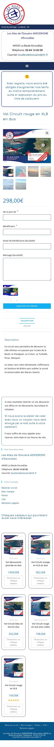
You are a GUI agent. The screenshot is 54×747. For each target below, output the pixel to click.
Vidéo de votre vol (40, 620)
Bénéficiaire (10, 226)
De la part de (10, 211)
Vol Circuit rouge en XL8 (13, 687)
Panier (5, 495)
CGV (4, 499)
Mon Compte (8, 491)
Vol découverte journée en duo (13, 564)
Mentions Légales (10, 503)
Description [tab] (27, 320)
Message (13, 255)
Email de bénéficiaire (19, 240)
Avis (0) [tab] (27, 326)
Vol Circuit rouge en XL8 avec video (40, 625)
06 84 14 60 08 (39, 735)
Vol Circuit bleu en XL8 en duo (13, 625)
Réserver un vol (9, 487)
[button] (27, 66)
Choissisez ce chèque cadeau (13, 581)
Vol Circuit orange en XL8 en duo (40, 564)
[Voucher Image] (10, 290)
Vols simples (13, 681)
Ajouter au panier (27, 306)
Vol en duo (13, 558)
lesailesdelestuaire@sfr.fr (33, 54)
